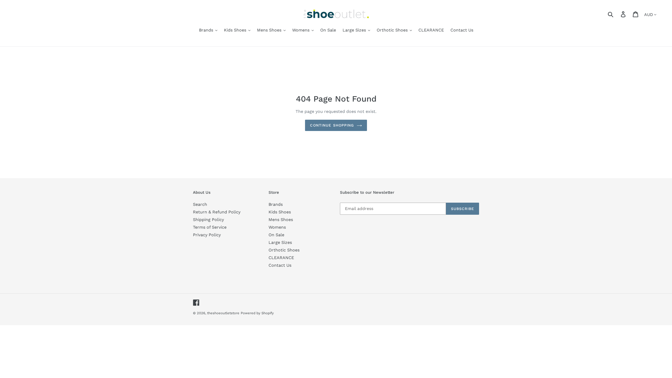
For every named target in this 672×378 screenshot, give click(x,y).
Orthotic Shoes (284, 250)
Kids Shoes (280, 211)
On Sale (276, 234)
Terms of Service (210, 227)
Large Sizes (280, 242)
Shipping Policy (208, 219)
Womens (277, 227)
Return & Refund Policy (216, 211)
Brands (276, 204)
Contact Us (280, 265)
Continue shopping (332, 125)
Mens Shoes (281, 219)
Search (200, 204)
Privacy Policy (207, 234)
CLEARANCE (281, 257)
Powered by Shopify (257, 313)
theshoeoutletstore (223, 313)
